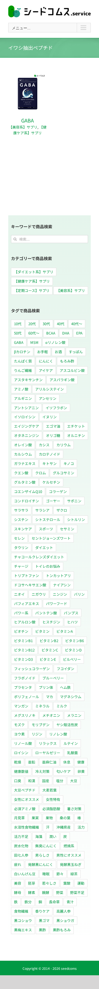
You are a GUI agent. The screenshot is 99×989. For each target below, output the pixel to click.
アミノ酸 (21, 389)
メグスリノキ (24, 715)
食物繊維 (21, 911)
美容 (17, 883)
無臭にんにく (46, 845)
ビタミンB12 (24, 650)
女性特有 (53, 799)
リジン (37, 734)
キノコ (69, 463)
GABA (27, 120)
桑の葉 (65, 817)
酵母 (17, 892)
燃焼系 (69, 845)
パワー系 (21, 612)
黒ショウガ (65, 920)
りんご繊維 (23, 370)
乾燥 (17, 762)
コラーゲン (58, 491)
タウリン (21, 547)
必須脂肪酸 (51, 808)
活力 (81, 827)
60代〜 (33, 333)
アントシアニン (26, 407)
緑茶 (74, 873)
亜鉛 (31, 762)
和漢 (31, 780)
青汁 (70, 901)
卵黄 (81, 771)
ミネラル (42, 706)
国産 (45, 780)
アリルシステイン (49, 389)
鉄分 (28, 901)
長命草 (54, 901)
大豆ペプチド (24, 790)
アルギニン (23, 398)
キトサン (49, 463)
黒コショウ (23, 920)
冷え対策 (42, 771)
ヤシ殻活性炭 (67, 724)
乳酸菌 (72, 752)
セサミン (67, 528)
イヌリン (49, 416)
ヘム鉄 (65, 687)
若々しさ (49, 883)
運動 (80, 883)
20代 (32, 323)
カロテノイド (49, 454)
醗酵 (45, 892)
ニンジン (60, 594)
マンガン (21, 706)
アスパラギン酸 (62, 379)
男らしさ (42, 855)
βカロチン (22, 351)
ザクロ (61, 510)
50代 (17, 333)
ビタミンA (64, 631)
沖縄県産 (63, 827)
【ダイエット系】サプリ (33, 271)
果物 (49, 817)
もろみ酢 (67, 361)
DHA (65, 333)
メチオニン (51, 715)
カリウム (63, 444)
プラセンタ (23, 687)
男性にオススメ (68, 855)
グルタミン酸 (24, 482)
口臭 (17, 780)
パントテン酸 (46, 612)
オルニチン (76, 435)
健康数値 (21, 771)
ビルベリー (72, 659)
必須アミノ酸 (24, 808)
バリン (79, 594)
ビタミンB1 (23, 640)
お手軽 (42, 351)
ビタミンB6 (74, 640)
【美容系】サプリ (23, 127)
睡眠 (46, 873)
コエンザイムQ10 (28, 491)
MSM (34, 342)
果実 (35, 817)
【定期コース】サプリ (32, 290)
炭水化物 (21, 845)
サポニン (74, 500)
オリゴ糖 (53, 435)
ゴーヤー (53, 500)
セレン (19, 538)
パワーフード (56, 603)
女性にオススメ (26, 799)
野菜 (59, 892)
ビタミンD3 (23, 659)
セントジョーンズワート (51, 538)
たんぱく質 (23, 361)
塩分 (59, 780)
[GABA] (27, 76)
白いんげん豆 (24, 873)
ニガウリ (39, 594)
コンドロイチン (26, 500)
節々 (60, 873)
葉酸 (66, 883)
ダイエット (44, 547)
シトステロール (47, 519)
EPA (79, 333)
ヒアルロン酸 (24, 622)
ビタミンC (50, 650)
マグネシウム (70, 696)
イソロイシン (24, 416)
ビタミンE (48, 659)
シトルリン (76, 519)
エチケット (76, 426)
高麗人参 (63, 911)
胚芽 (31, 883)
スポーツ (46, 528)
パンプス (71, 612)
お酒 (58, 351)
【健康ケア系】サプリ (29, 129)
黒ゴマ (44, 920)
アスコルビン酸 (72, 370)
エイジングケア (26, 426)
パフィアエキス (26, 603)
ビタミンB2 (49, 640)
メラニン (74, 715)
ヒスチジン (51, 622)
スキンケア (23, 528)
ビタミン (42, 631)
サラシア (42, 510)
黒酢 (42, 929)
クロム (40, 472)
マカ (49, 696)
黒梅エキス (23, 929)
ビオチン (21, 631)
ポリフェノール (26, 696)
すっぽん (76, 351)
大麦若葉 (49, 790)
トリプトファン (26, 575)
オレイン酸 (23, 444)
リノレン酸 (58, 734)
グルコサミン (63, 472)
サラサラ (21, 510)
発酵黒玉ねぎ (70, 864)
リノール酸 (23, 743)
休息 (66, 762)
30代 (46, 323)
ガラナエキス (24, 463)
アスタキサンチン (28, 379)
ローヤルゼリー (47, 752)
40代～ (76, 323)
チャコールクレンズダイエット (39, 556)
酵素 (31, 892)
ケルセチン (51, 482)
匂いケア (63, 771)
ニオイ (19, 594)
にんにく (46, 361)
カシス (44, 444)
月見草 (19, 817)
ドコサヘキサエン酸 (30, 584)
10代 (17, 323)
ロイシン (21, 752)
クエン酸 (21, 472)
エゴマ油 (53, 426)
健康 (80, 762)
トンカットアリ (58, 575)
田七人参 (21, 855)
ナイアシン (62, 584)
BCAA (50, 333)
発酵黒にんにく (40, 864)
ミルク (61, 706)
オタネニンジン (26, 435)
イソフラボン (56, 407)
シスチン (21, 519)
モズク (19, 724)
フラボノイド (24, 678)
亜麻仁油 (49, 762)
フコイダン (65, 668)
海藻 (38, 836)
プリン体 (46, 687)
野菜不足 (77, 892)
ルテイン (71, 743)
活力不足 (21, 836)
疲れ (17, 864)
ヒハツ (72, 622)
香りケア (42, 911)
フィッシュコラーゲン (32, 668)
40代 (60, 323)
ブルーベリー (53, 678)
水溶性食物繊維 (26, 827)
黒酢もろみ (62, 929)
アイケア (46, 370)
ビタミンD (73, 650)
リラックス (48, 743)
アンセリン (47, 398)
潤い (52, 836)
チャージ (21, 566)
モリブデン (41, 724)
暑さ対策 (74, 808)
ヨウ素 (19, 734)
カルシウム (23, 454)
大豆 (73, 780)
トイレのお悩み (47, 566)
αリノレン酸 (55, 342)
